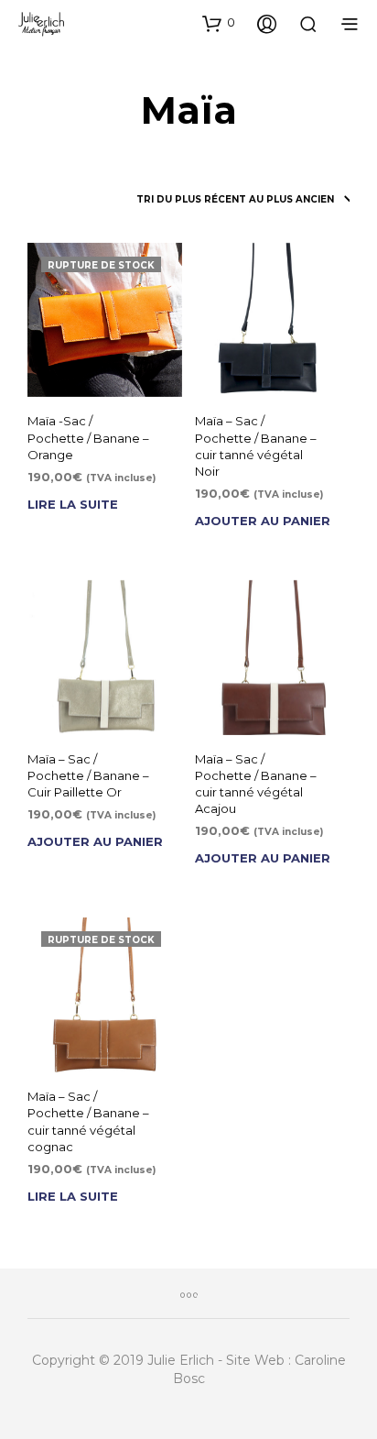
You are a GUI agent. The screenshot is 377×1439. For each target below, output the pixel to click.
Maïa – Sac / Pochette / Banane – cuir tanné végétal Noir (256, 445)
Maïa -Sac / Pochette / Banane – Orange (88, 437)
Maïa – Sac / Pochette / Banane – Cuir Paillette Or (88, 775)
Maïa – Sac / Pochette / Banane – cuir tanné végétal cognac (88, 1121)
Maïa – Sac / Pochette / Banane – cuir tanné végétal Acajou (256, 784)
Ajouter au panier (262, 520)
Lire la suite (72, 504)
